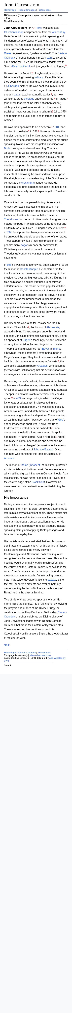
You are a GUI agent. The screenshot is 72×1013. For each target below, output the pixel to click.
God (60, 419)
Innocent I (35, 465)
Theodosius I (11, 219)
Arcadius (42, 365)
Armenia (9, 458)
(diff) (6, 660)
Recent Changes (27, 10)
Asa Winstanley (57, 658)
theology (29, 98)
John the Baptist (43, 449)
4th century (58, 32)
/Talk (7, 645)
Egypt (45, 348)
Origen (26, 340)
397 (9, 232)
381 (57, 127)
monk (56, 348)
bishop (19, 32)
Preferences (44, 10)
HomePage (10, 10)
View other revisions (40, 655)
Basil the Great (21, 66)
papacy (52, 579)
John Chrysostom (21, 4)
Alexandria (27, 182)
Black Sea (38, 482)
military (38, 77)
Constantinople (29, 269)
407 (39, 27)
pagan (17, 94)
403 (18, 398)
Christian (9, 32)
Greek (7, 53)
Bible (7, 148)
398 (9, 264)
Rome (24, 465)
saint (49, 57)
